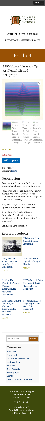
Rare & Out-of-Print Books (19, 379)
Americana (12, 351)
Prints (14, 171)
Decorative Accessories (18, 358)
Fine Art (11, 365)
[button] (39, 83)
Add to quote (11, 160)
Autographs (12, 355)
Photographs (13, 372)
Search (33, 338)
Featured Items (14, 362)
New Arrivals (13, 369)
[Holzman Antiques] (22, 20)
